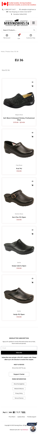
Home (2, 51)
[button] (33, 23)
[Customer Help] (31, 35)
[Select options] (32, 86)
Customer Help (30, 38)
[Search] (34, 30)
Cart (19, 38)
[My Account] (7, 35)
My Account (7, 38)
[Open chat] (33, 429)
